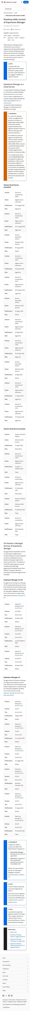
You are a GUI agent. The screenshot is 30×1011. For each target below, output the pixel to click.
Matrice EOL (13, 932)
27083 (16, 344)
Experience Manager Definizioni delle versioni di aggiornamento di (17, 945)
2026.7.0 (17, 366)
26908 (16, 323)
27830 (16, 458)
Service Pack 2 (19, 630)
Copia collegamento (16, 29)
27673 (16, 408)
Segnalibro (7, 29)
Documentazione (8, 13)
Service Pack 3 (19, 655)
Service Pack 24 (19, 773)
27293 (16, 387)
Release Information (14, 33)
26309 (16, 218)
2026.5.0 (17, 239)
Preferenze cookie (21, 1001)
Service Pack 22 (19, 728)
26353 (16, 260)
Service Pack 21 (19, 705)
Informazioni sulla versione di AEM (15, 15)
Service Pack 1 (18, 608)
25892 (16, 196)
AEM (16, 13)
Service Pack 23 (19, 750)
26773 (16, 281)
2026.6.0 (17, 302)
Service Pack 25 (19, 798)
